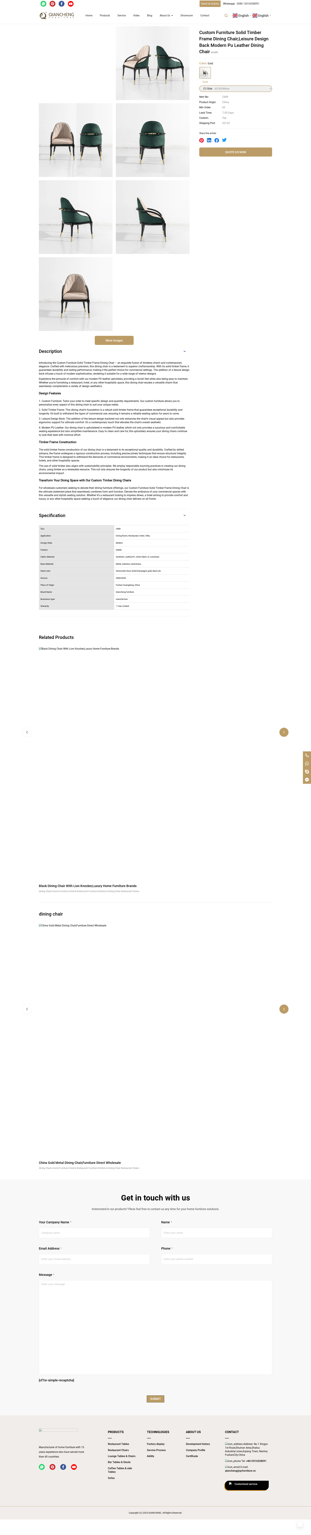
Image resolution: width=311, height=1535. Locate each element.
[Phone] (307, 755)
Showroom (186, 15)
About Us (165, 15)
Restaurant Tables (118, 1444)
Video (136, 15)
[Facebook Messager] (307, 780)
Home (89, 15)
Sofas (111, 1478)
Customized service (246, 1484)
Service (121, 15)
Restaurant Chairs (118, 1450)
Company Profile (195, 1450)
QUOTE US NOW (235, 152)
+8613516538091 (256, 1461)
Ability (150, 1456)
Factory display (156, 1444)
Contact (204, 15)
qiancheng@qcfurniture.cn (240, 1470)
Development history (198, 1444)
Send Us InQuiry (210, 3)
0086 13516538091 (248, 3)
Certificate (192, 1456)
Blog (149, 15)
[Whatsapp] (307, 763)
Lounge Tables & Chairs (121, 1456)
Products (105, 15)
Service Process (156, 1450)
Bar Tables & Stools (119, 1462)
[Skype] (307, 772)
